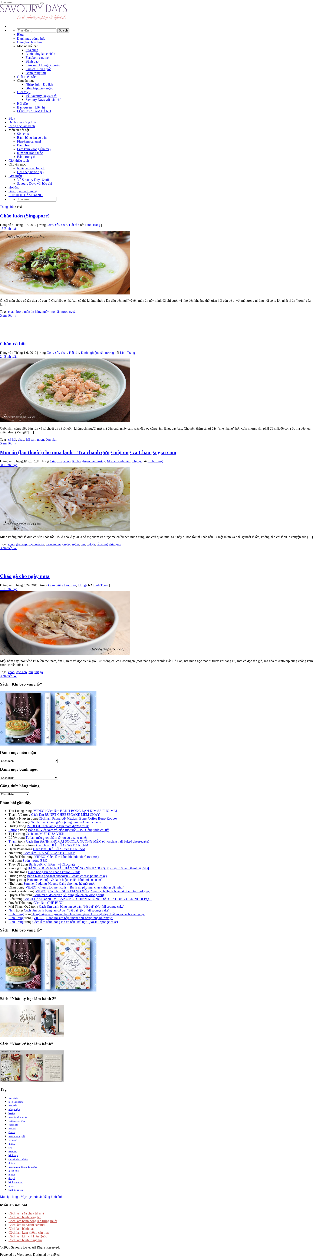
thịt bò (12, 1174)
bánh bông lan (16, 1190)
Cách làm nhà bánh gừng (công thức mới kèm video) (65, 822)
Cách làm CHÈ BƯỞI (48, 902)
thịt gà (91, 544)
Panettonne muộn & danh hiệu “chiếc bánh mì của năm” (64, 879)
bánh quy (13, 1155)
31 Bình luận (8, 465)
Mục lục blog (9, 1197)
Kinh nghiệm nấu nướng (97, 352)
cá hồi (12, 439)
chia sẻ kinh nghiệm (18, 1159)
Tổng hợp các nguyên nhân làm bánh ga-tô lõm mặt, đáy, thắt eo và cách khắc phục (88, 914)
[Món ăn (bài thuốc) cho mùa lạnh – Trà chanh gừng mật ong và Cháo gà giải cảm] (65, 529)
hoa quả (12, 1128)
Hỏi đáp (22, 103)
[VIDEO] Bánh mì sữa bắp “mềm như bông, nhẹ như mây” (72, 918)
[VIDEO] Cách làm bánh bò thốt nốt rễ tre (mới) (66, 857)
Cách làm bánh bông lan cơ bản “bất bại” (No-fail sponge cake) (81, 906)
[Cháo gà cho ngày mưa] (65, 654)
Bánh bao (32, 61)
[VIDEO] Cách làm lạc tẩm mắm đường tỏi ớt (58, 826)
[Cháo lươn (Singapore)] (65, 293)
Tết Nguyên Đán (17, 1121)
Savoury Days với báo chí (43, 99)
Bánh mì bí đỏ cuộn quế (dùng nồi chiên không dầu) (68, 895)
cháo (11, 311)
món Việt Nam (16, 1101)
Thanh (13, 841)
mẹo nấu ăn (36, 544)
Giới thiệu (23, 92)
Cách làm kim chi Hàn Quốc (28, 1236)
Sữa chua (32, 50)
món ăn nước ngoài (63, 311)
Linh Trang (92, 225)
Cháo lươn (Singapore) (25, 216)
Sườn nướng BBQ (35, 860)
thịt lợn (12, 1144)
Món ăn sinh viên (118, 461)
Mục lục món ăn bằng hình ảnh (42, 1197)
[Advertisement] (156, 327)
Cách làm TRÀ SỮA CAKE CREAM (62, 845)
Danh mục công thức (31, 38)
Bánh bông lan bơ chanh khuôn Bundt (54, 872)
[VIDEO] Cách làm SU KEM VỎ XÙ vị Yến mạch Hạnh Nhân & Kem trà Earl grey (92, 891)
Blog (20, 34)
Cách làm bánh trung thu (25, 1240)
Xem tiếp (8, 315)
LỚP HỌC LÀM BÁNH (34, 111)
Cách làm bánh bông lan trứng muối (33, 1221)
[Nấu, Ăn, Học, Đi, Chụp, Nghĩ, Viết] (33, 19)
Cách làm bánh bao (21, 1228)
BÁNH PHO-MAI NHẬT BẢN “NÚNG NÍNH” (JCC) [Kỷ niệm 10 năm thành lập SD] (88, 868)
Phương (14, 830)
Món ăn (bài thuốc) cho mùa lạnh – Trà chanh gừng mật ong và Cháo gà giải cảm (88, 452)
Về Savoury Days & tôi (41, 96)
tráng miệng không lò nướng (23, 1167)
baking (12, 1113)
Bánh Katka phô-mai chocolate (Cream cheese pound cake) (67, 876)
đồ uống (102, 544)
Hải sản (74, 225)
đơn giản (51, 439)
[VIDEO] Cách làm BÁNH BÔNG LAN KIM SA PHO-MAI (75, 811)
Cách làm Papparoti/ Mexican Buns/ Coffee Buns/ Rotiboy (78, 818)
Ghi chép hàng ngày (39, 88)
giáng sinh (14, 1170)
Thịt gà (137, 461)
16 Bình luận (8, 589)
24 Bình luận (8, 356)
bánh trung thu (16, 1182)
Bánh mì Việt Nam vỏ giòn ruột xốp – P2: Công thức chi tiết (68, 830)
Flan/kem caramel (37, 57)
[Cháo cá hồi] (65, 421)
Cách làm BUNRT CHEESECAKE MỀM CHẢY (65, 814)
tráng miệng (14, 1109)
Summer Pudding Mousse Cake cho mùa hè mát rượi (59, 883)
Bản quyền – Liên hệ (31, 107)
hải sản (30, 439)
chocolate (13, 1124)
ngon (40, 439)
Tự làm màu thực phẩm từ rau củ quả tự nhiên (57, 837)
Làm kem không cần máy (43, 65)
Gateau (12, 1132)
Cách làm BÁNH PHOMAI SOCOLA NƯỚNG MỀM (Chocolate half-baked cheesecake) (87, 841)
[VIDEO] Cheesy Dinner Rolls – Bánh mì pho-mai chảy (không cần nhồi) (74, 887)
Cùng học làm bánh (30, 42)
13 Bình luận (8, 228)
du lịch (12, 1178)
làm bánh (13, 1098)
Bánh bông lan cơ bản (40, 54)
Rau (73, 585)
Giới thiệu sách (27, 77)
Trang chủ (7, 207)
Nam (12, 910)
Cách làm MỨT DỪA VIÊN (45, 834)
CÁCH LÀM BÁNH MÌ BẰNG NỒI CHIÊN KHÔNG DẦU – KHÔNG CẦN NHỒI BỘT (87, 899)
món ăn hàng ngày (36, 311)
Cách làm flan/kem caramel (27, 1225)
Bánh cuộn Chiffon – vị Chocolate (52, 864)
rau (83, 544)
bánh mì (13, 1151)
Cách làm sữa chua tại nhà (26, 1213)
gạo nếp (21, 544)
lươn (19, 311)
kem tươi (13, 1140)
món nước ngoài (17, 1136)
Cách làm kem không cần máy (29, 1232)
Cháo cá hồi (13, 343)
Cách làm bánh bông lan (25, 1217)
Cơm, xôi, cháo (57, 225)
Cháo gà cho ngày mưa (25, 576)
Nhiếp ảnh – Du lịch (39, 84)
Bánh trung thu (36, 73)
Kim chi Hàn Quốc (38, 69)
